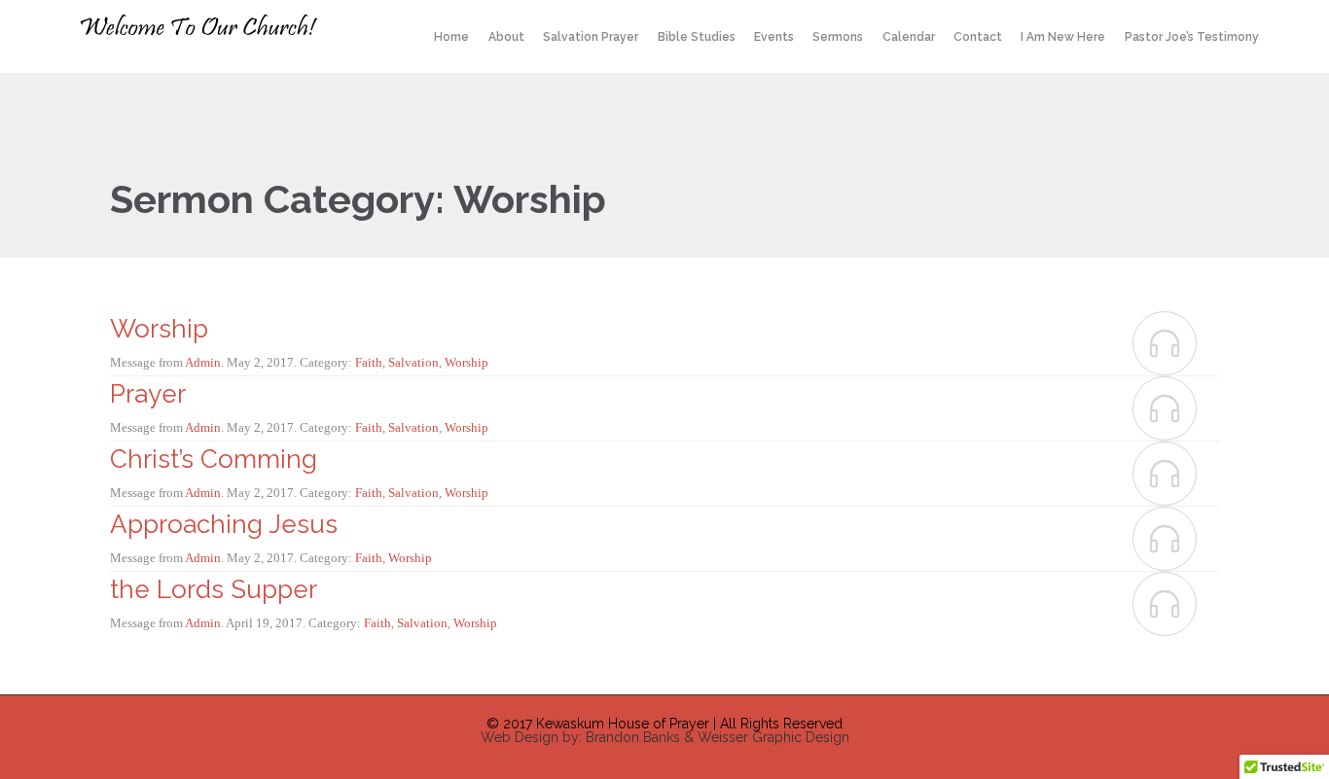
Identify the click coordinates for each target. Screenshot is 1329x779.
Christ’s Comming (213, 459)
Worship (159, 328)
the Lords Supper (213, 589)
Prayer (148, 393)
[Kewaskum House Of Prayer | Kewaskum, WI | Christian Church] (204, 26)
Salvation (413, 362)
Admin (203, 362)
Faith (368, 362)
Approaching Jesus (224, 524)
